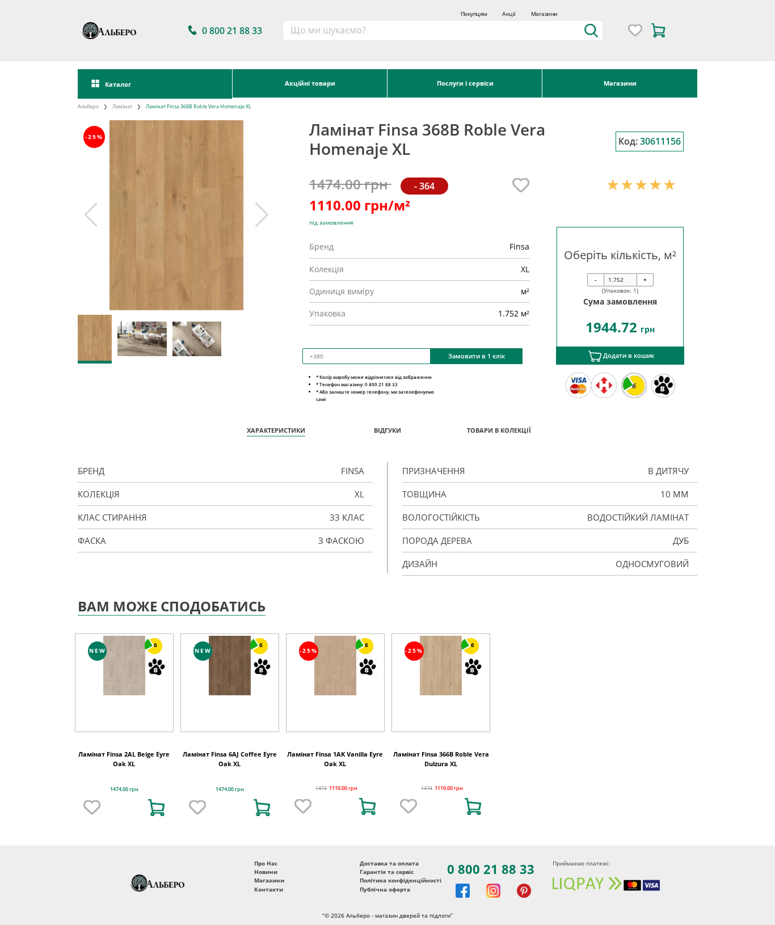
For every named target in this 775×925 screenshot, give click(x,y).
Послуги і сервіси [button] (465, 83)
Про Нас (265, 863)
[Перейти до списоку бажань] (635, 30)
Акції (508, 14)
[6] (124, 665)
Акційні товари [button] (310, 83)
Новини (265, 872)
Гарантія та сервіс (387, 872)
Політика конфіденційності (400, 880)
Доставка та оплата (389, 863)
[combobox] (443, 31)
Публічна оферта (385, 889)
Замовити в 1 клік (476, 356)
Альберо (88, 106)
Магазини (544, 14)
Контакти (268, 889)
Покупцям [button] (474, 14)
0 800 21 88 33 (490, 868)
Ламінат (122, 106)
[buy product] (157, 808)
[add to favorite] (92, 808)
